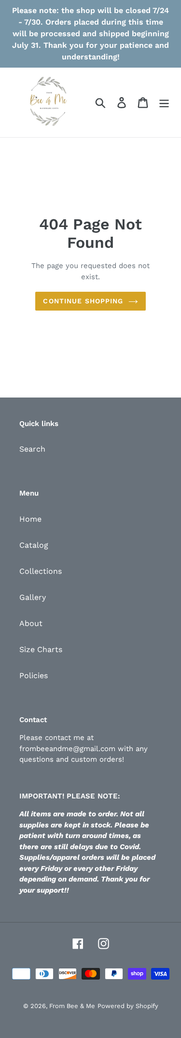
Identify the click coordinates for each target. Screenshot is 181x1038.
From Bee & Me (72, 1006)
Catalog (33, 545)
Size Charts (40, 649)
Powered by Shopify (127, 1006)
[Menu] (164, 103)
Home (30, 519)
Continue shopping (83, 301)
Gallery (32, 597)
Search (32, 449)
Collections (40, 571)
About (30, 623)
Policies (33, 675)
